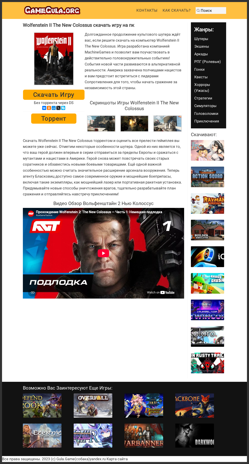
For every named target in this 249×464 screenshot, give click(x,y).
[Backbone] (194, 405)
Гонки (199, 69)
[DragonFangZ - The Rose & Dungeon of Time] (143, 405)
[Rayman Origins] (207, 203)
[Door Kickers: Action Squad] (207, 177)
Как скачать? (177, 10)
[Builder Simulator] (207, 230)
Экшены (201, 46)
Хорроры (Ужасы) (202, 88)
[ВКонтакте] (44, 108)
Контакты (147, 10)
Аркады (201, 54)
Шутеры (201, 39)
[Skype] (63, 108)
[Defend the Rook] (42, 405)
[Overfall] (93, 405)
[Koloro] (207, 336)
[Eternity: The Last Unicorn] (42, 436)
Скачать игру (53, 94)
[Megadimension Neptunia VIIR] (93, 436)
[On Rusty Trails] (207, 363)
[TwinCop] (207, 310)
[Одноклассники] (49, 108)
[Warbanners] (143, 436)
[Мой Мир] (54, 108)
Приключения (206, 121)
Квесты (201, 77)
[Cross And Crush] (207, 283)
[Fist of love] (207, 150)
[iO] (207, 256)
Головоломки (206, 113)
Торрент (53, 118)
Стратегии (203, 98)
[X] (58, 108)
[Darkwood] (194, 436)
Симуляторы (205, 106)
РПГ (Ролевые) (207, 62)
